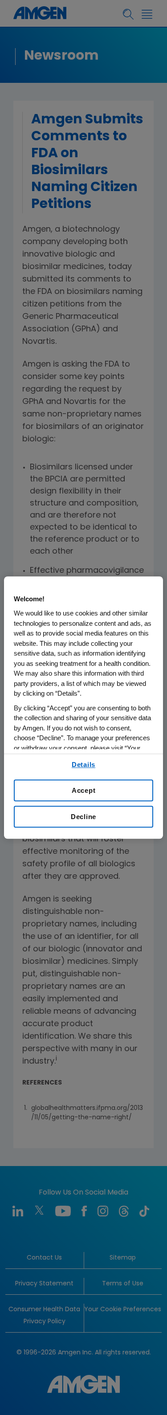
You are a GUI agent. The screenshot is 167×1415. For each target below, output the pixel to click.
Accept (84, 790)
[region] (83, 707)
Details (83, 764)
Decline (83, 816)
